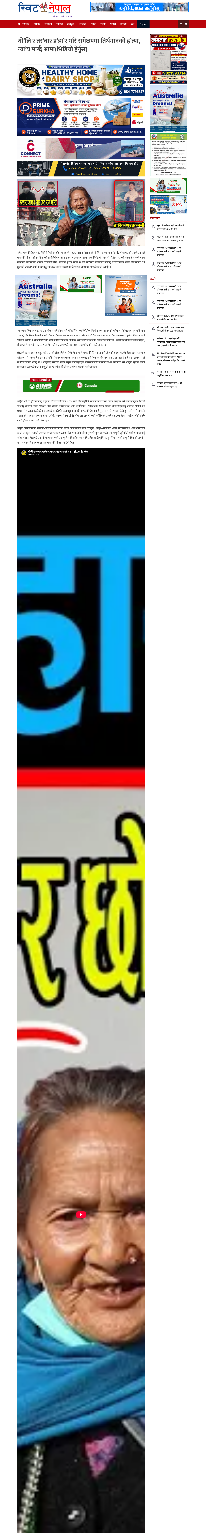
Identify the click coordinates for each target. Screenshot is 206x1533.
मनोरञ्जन (48, 24)
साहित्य (123, 24)
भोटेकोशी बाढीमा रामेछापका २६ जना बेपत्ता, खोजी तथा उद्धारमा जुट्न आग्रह (170, 238)
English (143, 24)
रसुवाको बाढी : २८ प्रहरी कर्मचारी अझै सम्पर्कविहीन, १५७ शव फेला (170, 227)
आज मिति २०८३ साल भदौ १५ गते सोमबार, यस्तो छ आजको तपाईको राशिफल (169, 266)
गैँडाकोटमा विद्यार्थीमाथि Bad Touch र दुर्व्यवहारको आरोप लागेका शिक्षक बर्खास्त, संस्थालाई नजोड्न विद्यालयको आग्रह (171, 359)
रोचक (103, 24)
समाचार (25, 24)
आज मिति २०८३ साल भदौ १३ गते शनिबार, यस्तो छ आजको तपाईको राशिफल (169, 251)
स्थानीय (37, 24)
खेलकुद (70, 24)
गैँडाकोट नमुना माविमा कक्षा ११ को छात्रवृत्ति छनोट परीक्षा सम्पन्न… (169, 385)
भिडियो (113, 24)
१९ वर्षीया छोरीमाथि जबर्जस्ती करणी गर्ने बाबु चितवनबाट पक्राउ (171, 373)
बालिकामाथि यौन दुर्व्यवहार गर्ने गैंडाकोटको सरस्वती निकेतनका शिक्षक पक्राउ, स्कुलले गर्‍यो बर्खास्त (171, 342)
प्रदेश (133, 24)
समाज (93, 24)
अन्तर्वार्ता (82, 24)
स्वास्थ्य (59, 24)
